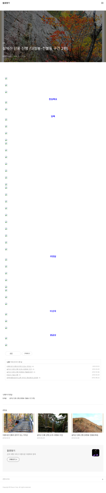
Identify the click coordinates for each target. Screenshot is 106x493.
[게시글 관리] (18, 354)
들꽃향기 (6, 3)
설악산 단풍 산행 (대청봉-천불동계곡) (20, 372)
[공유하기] (15, 354)
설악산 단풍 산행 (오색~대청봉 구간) (19, 369)
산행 (8, 362)
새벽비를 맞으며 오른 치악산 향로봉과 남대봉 (22, 378)
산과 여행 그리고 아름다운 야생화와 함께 (21, 454)
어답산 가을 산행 (12, 375)
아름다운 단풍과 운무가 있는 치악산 (19, 366)
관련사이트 (6, 479)
